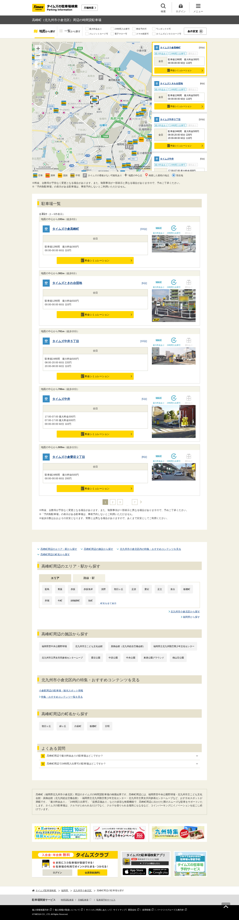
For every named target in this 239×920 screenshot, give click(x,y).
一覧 (72, 31)
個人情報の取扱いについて (67, 910)
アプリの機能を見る (151, 863)
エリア (55, 577)
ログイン (57, 872)
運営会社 (132, 910)
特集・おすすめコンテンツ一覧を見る (62, 696)
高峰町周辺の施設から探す (98, 549)
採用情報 (146, 910)
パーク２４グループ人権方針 (170, 910)
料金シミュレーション (181, 70)
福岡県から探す (191, 617)
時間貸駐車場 (67, 900)
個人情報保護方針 (40, 910)
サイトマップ (119, 910)
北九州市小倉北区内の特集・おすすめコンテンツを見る (150, 549)
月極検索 (89, 7)
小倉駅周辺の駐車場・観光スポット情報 (61, 690)
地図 (47, 31)
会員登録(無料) (92, 872)
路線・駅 (89, 577)
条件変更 (195, 31)
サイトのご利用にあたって (98, 910)
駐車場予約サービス (106, 900)
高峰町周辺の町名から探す (55, 554)
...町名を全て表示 (107, 603)
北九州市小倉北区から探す (185, 611)
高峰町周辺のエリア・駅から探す (58, 549)
